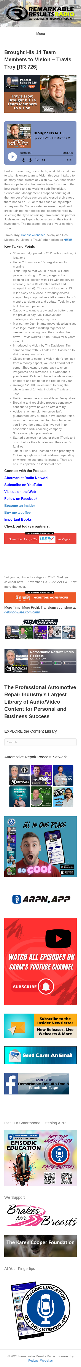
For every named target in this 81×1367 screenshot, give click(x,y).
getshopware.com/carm (22, 612)
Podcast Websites (40, 1360)
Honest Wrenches (33, 235)
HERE (68, 239)
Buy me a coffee (17, 512)
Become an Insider (19, 505)
